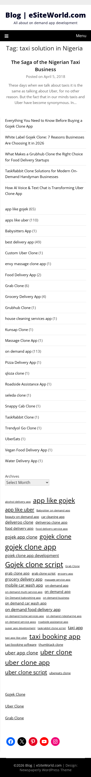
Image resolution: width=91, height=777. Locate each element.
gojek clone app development (32, 555)
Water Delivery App (21, 460)
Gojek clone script (34, 564)
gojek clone (55, 536)
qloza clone (14, 373)
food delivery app (19, 528)
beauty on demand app (22, 517)
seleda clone (15, 395)
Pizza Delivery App (20, 362)
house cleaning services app (28, 318)
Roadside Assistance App (25, 384)
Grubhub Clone (18, 307)
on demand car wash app (26, 603)
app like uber (19, 509)
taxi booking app (55, 636)
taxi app (75, 627)
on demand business (56, 597)
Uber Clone (14, 706)
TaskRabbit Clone (19, 417)
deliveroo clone (19, 522)
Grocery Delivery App (23, 296)
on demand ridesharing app (64, 616)
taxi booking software (20, 644)
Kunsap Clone (16, 329)
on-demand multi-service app (23, 592)
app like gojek (16, 208)
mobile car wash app (24, 585)
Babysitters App (18, 230)
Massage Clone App (21, 340)
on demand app (18, 351)
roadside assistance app (53, 622)
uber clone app (27, 662)
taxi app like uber (16, 637)
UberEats (12, 438)
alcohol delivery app (18, 501)
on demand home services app (24, 616)
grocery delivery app (23, 579)
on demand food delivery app (32, 609)
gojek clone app (30, 547)
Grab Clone (14, 285)
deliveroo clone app (51, 522)
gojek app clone (21, 537)
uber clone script (26, 672)
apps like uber (17, 220)
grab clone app (17, 573)
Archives (12, 476)
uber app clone (21, 652)
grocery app (65, 573)
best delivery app (19, 242)
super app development (20, 628)
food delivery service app (52, 528)
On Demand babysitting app (23, 597)
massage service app (57, 579)
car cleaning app (53, 517)
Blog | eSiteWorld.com (45, 15)
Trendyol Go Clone (20, 428)
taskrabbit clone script (52, 628)
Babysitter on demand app (53, 510)
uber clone (56, 652)
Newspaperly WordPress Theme (46, 770)
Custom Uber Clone (21, 252)
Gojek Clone (15, 694)
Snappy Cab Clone (20, 406)
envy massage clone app (25, 263)
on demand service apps (20, 622)
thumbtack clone (51, 644)
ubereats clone (60, 673)
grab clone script (44, 573)
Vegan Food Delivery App (26, 449)
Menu (81, 35)
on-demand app (56, 585)
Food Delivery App (20, 274)
